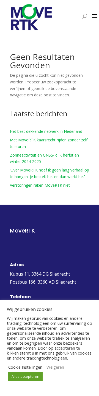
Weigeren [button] (55, 367)
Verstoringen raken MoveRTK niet (40, 185)
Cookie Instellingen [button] (25, 367)
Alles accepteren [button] (25, 376)
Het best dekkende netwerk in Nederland (46, 131)
